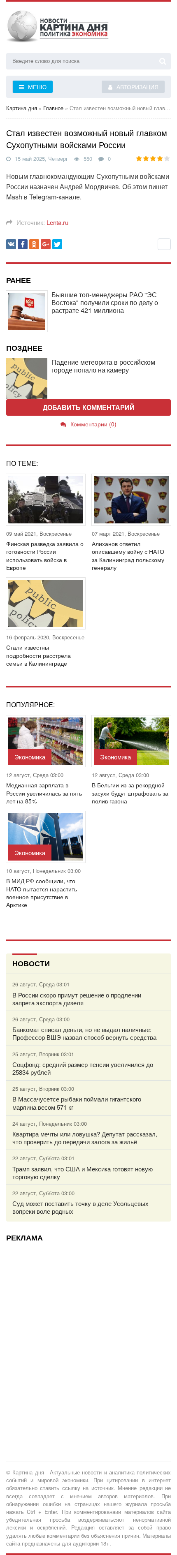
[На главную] (57, 28)
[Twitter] (57, 244)
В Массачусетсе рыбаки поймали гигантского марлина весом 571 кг (76, 1103)
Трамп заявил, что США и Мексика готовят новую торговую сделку (82, 1172)
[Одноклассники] (34, 244)
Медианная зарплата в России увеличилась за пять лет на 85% (44, 793)
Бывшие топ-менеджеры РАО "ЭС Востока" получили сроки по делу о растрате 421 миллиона (104, 303)
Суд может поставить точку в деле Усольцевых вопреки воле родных (80, 1207)
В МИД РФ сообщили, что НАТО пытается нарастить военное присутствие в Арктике (41, 893)
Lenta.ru (57, 222)
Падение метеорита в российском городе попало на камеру (103, 366)
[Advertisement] (88, 1336)
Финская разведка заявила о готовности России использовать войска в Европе (45, 556)
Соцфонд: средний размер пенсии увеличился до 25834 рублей (82, 1068)
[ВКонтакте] (11, 244)
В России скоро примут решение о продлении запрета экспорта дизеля (76, 999)
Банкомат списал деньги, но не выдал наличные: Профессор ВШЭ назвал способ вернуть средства (84, 1033)
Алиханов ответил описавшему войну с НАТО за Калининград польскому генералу (128, 556)
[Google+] (46, 244)
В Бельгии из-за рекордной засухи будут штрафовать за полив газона (130, 793)
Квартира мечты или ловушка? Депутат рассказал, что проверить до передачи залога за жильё (84, 1137)
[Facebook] (23, 244)
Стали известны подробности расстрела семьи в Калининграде (38, 655)
